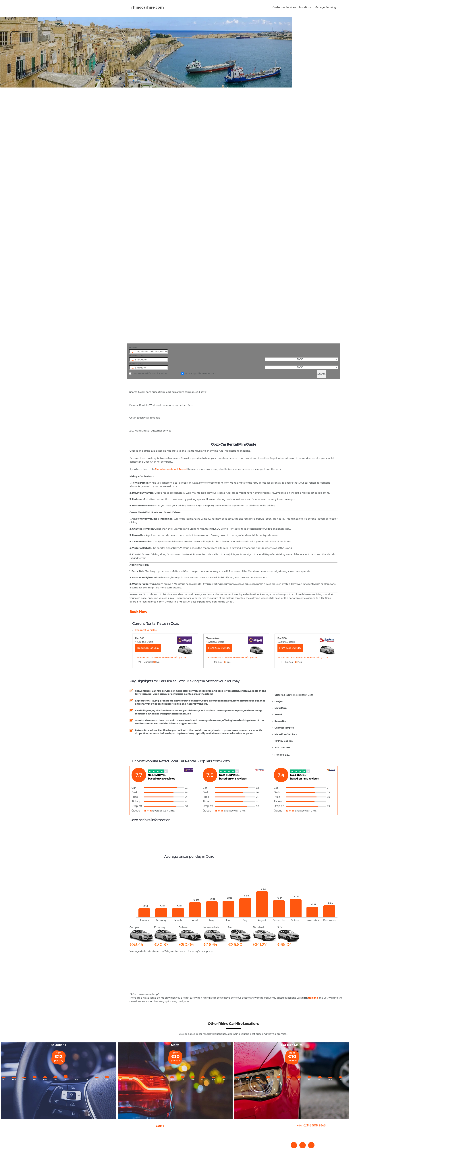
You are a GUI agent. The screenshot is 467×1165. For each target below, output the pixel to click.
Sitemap (135, 1146)
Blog (132, 1139)
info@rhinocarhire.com (313, 1132)
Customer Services (284, 7)
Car (134, 787)
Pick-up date (136, 355)
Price (135, 797)
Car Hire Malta (292, 1045)
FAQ (132, 1135)
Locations (305, 7)
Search (321, 373)
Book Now (138, 611)
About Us (135, 1131)
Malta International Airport (171, 468)
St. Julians (58, 1045)
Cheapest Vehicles (146, 629)
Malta (175, 1045)
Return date (136, 363)
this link (313, 997)
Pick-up (133, 347)
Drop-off (137, 806)
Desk (135, 792)
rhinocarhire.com (147, 7)
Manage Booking (325, 7)
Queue (136, 810)
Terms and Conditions (142, 1150)
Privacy (134, 1142)
